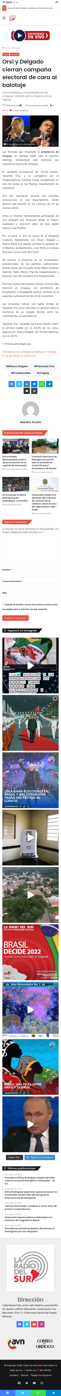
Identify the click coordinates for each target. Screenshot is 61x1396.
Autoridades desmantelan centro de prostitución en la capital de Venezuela (14, 461)
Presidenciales (22, 372)
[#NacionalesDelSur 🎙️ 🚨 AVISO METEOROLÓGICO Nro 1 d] (30, 1010)
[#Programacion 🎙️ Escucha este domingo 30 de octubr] (30, 952)
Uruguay (44, 372)
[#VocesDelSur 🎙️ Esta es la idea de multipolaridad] (30, 1124)
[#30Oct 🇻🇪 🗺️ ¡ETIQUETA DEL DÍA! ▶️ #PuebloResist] (30, 895)
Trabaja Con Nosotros (40, 1375)
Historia (24, 1375)
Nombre (7, 569)
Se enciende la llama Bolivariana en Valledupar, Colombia (15, 497)
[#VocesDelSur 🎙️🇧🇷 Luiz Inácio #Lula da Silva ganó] (30, 780)
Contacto (14, 1375)
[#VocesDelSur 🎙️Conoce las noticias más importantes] (30, 665)
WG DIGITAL (45, 1370)
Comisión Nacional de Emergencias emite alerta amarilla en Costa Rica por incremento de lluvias (44, 462)
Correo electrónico (12, 581)
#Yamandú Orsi (45, 366)
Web (4, 593)
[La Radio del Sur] (12, 17)
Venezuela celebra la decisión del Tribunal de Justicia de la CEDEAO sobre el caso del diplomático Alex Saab (44, 502)
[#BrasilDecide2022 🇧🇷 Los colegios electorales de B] (30, 837)
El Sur (5, 54)
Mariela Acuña (12, 105)
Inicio (7, 48)
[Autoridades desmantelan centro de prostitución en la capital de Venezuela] (15, 446)
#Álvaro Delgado (18, 366)
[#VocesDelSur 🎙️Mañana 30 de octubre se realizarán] (30, 1067)
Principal (16, 48)
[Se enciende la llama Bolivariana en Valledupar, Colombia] (15, 484)
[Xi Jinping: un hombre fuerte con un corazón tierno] (30, 723)
